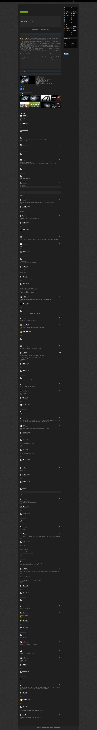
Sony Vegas (74, 30)
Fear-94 (23, 222)
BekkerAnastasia (25, 533)
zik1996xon (24, 467)
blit (23, 425)
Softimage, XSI (68, 15)
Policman (24, 159)
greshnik (24, 236)
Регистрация (51, 727)
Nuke (73, 7)
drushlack (24, 459)
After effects (67, 7)
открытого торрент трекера (37, 24)
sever (23, 144)
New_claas (24, 345)
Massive (67, 32)
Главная (38, 727)
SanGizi (23, 641)
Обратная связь (44, 727)
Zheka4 (23, 664)
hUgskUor (24, 404)
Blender (74, 13)
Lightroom (74, 22)
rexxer (23, 266)
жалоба (21, 120)
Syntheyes (74, 26)
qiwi (23, 706)
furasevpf (24, 199)
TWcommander (25, 130)
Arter (23, 526)
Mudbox (67, 17)
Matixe (23, 390)
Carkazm (23, 605)
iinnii (23, 439)
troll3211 (23, 283)
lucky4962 (24, 352)
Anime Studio (68, 28)
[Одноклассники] (21, 89)
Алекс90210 (24, 699)
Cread (23, 397)
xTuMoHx (24, 206)
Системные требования (24, 71)
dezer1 (23, 296)
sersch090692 (24, 338)
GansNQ (23, 592)
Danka (23, 498)
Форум (40, 727)
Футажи (65, 43)
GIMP (73, 9)
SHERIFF (24, 168)
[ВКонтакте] (20, 89)
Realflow (74, 24)
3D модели (72, 43)
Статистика (48, 727)
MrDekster (24, 383)
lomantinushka (25, 324)
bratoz (23, 243)
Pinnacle (74, 32)
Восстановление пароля (57, 727)
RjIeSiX (23, 229)
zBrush (74, 17)
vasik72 (23, 417)
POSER (74, 28)
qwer (23, 310)
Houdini (74, 15)
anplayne (24, 115)
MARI (66, 26)
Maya (66, 13)
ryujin (23, 182)
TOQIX (23, 215)
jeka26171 (24, 541)
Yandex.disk (29, 17)
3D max (67, 11)
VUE (66, 24)
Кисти (72, 45)
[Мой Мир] (23, 89)
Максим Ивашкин (25, 714)
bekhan (23, 612)
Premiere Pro (68, 30)
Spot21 (23, 585)
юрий (23, 317)
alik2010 (23, 506)
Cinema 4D (74, 11)
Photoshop (67, 9)
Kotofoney (24, 513)
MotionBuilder (68, 22)
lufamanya (24, 432)
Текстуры (65, 45)
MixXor (23, 123)
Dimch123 (24, 363)
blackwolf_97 (24, 684)
